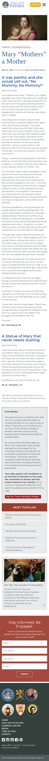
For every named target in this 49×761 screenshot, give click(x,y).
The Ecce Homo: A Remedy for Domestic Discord (19, 548)
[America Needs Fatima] (8, 696)
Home (5, 720)
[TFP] (20, 696)
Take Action (9, 731)
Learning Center (11, 726)
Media (5, 728)
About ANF (6, 745)
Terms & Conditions (10, 748)
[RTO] (8, 711)
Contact (17, 745)
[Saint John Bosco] (33, 711)
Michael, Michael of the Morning (20, 531)
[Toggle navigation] (44, 4)
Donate (35, 5)
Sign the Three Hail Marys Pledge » (23, 497)
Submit (25, 674)
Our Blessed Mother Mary (21, 47)
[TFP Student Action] (20, 711)
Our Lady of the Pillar (15, 524)
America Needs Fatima (35, 70)
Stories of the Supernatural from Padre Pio (21, 539)
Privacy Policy (29, 745)
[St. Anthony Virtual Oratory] (32, 696)
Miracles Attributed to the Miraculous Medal (23, 516)
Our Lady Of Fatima (13, 723)
